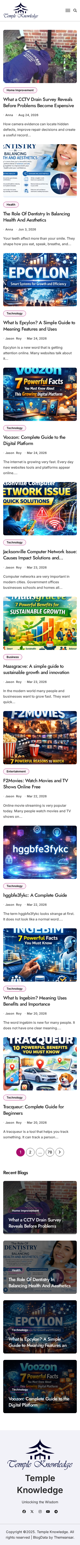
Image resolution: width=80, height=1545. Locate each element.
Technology (15, 313)
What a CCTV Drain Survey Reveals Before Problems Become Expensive (38, 102)
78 (50, 1152)
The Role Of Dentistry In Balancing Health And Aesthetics (36, 216)
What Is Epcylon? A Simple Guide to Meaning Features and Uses (39, 325)
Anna (9, 115)
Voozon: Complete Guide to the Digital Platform (34, 440)
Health (11, 204)
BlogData (40, 1537)
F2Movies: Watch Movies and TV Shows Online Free (35, 783)
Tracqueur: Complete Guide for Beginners (33, 1109)
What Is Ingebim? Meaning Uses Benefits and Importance (35, 1000)
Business (13, 657)
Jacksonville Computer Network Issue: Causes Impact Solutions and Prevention (40, 557)
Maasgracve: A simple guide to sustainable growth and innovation (36, 669)
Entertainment (16, 771)
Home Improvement (20, 90)
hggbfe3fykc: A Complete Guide (35, 895)
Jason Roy (13, 338)
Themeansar (63, 1537)
